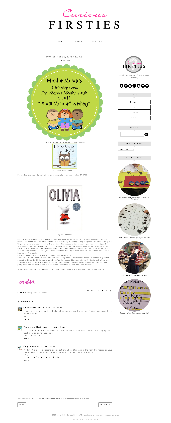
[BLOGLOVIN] (143, 86)
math (134, 107)
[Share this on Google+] (110, 291)
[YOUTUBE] (147, 86)
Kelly (26, 346)
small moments (40, 293)
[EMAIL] (138, 86)
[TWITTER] (126, 86)
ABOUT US (97, 42)
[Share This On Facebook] (98, 291)
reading (134, 112)
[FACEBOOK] (121, 86)
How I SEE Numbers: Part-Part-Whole (134, 237)
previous (105, 405)
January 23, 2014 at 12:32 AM (42, 346)
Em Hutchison (30, 308)
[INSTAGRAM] (130, 86)
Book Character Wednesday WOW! (134, 275)
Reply (26, 319)
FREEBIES (78, 42)
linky (29, 293)
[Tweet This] (102, 291)
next (21, 405)
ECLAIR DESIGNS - (92, 419)
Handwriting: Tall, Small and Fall (134, 313)
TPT (114, 42)
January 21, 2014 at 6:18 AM (50, 308)
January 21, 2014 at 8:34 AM (54, 327)
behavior (134, 102)
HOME (61, 42)
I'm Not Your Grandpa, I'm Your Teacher (42, 357)
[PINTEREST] (134, 86)
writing (134, 118)
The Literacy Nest (32, 327)
